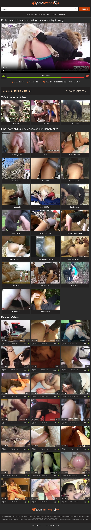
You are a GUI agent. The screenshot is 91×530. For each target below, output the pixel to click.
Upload (85, 9)
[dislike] (87, 76)
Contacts (56, 526)
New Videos (44, 14)
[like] (3, 76)
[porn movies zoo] (45, 3)
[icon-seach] (76, 9)
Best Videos (32, 14)
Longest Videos (58, 14)
